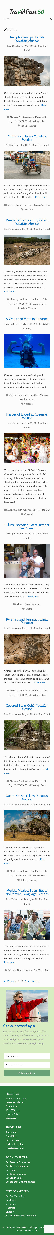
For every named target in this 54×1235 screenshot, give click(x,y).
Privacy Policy (13, 1114)
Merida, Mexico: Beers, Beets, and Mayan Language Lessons (26, 892)
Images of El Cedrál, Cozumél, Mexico (27, 416)
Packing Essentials (15, 1144)
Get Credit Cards (14, 1178)
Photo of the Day (41, 205)
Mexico (13, 116)
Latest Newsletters (15, 1102)
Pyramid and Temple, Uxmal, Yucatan (27, 621)
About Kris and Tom (16, 1098)
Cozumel (28, 403)
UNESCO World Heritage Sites (30, 121)
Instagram (11, 1204)
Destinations (12, 1140)
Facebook (11, 1200)
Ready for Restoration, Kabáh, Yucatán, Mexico (27, 222)
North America (26, 116)
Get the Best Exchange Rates (20, 1181)
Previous (10, 981)
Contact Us (11, 1106)
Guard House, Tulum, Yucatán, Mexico (27, 797)
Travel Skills (12, 1136)
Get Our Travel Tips (15, 1196)
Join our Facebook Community (21, 1215)
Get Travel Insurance (16, 1174)
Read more (40, 197)
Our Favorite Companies (18, 1162)
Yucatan (32, 125)
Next (35, 981)
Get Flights (11, 1170)
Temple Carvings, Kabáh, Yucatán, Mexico (27, 39)
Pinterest (10, 1208)
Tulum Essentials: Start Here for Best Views (27, 526)
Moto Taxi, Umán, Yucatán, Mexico (27, 138)
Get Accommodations (17, 1166)
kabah (24, 125)
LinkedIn (10, 1211)
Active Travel (15, 394)
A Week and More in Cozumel (27, 319)
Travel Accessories (15, 1148)
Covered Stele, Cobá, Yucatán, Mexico (27, 707)
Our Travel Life (41, 970)
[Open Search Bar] (51, 19)
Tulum (28, 608)
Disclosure (11, 1118)
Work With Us (13, 1110)
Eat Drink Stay (31, 394)
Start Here (11, 1132)
